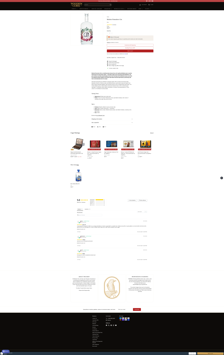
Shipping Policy (95, 334)
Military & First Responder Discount (97, 342)
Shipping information (97, 119)
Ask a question (95, 122)
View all (151, 132)
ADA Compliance (95, 344)
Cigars (147, 8)
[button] (144, 231)
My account (94, 346)
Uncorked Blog (95, 325)
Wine (140, 8)
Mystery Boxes (131, 8)
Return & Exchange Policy (97, 332)
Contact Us (94, 318)
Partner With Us (95, 330)
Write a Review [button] (143, 200)
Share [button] (79, 231)
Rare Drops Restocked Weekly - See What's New (107, 0)
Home (108, 16)
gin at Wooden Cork (100, 115)
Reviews (94, 327)
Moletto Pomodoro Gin (81, 229)
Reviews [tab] (79, 209)
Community (94, 339)
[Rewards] (6, 351)
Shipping (108, 42)
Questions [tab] (87, 209)
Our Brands (94, 328)
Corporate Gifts (95, 320)
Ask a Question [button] (133, 200)
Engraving (107, 8)
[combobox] (98, 4)
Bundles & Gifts (119, 8)
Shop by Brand (84, 8)
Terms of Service (95, 336)
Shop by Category (97, 8)
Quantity (109, 30)
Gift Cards (94, 321)
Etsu (108, 22)
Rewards (94, 323)
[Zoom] (87, 29)
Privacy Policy (95, 337)
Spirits (74, 8)
